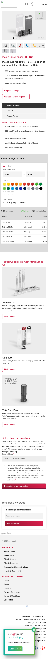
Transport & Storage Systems (16, 567)
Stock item (26, 211)
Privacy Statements (12, 592)
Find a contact (13, 523)
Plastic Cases (9, 559)
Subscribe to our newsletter (16, 486)
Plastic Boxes (9, 555)
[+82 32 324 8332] (32, 4)
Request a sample (12, 90)
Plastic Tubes (9, 551)
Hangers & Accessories (13, 571)
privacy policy (33, 473)
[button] (13, 38)
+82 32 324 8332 (32, 4)
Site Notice (8, 600)
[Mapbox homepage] (6, 533)
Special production (40, 211)
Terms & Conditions (12, 596)
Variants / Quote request (14, 97)
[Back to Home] (9, 4)
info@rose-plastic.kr (37, 641)
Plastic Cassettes (11, 563)
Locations (8, 588)
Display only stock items (16, 203)
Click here (13, 649)
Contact (7, 580)
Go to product (10, 316)
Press (6, 584)
